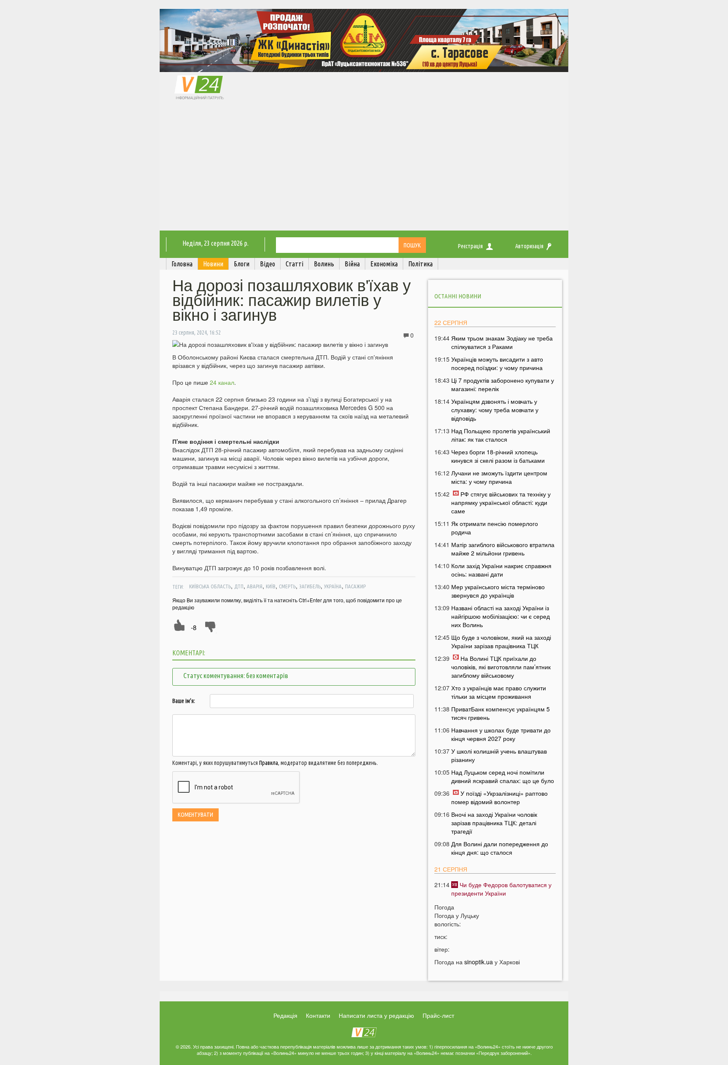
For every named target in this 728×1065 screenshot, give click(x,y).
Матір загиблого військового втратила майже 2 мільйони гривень (502, 548)
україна (333, 586)
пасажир (355, 586)
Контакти (318, 1015)
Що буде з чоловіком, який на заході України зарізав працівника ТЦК (501, 641)
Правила (268, 762)
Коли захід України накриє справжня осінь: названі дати (501, 569)
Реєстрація (470, 246)
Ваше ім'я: (183, 700)
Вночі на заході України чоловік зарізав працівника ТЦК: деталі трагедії (494, 822)
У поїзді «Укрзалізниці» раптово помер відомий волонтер (499, 797)
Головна (182, 264)
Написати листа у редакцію (376, 1015)
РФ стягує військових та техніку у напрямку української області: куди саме (501, 502)
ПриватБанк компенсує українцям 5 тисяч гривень (500, 713)
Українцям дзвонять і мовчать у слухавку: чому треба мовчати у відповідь (494, 409)
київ (271, 586)
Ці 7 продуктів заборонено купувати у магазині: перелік (502, 384)
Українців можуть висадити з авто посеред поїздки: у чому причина (497, 363)
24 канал (222, 382)
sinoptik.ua (478, 962)
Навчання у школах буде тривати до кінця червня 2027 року (501, 734)
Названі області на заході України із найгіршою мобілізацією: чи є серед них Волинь (500, 616)
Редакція (285, 1015)
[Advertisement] (364, 167)
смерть (287, 586)
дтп (239, 586)
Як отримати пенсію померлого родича (494, 527)
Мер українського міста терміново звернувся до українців (498, 590)
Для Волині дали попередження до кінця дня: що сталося (499, 848)
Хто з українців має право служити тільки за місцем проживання (498, 692)
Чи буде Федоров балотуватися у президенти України (501, 888)
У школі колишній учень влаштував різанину (499, 755)
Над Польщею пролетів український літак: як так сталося (500, 435)
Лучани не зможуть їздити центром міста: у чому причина (499, 477)
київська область (210, 586)
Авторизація (529, 246)
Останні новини (457, 296)
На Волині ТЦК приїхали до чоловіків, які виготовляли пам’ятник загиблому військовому (501, 666)
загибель (310, 586)
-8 (193, 627)
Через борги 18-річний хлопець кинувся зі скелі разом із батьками (498, 456)
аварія (254, 586)
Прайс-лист (438, 1015)
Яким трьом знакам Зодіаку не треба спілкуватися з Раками (502, 342)
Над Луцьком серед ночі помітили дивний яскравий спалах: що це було (502, 776)
